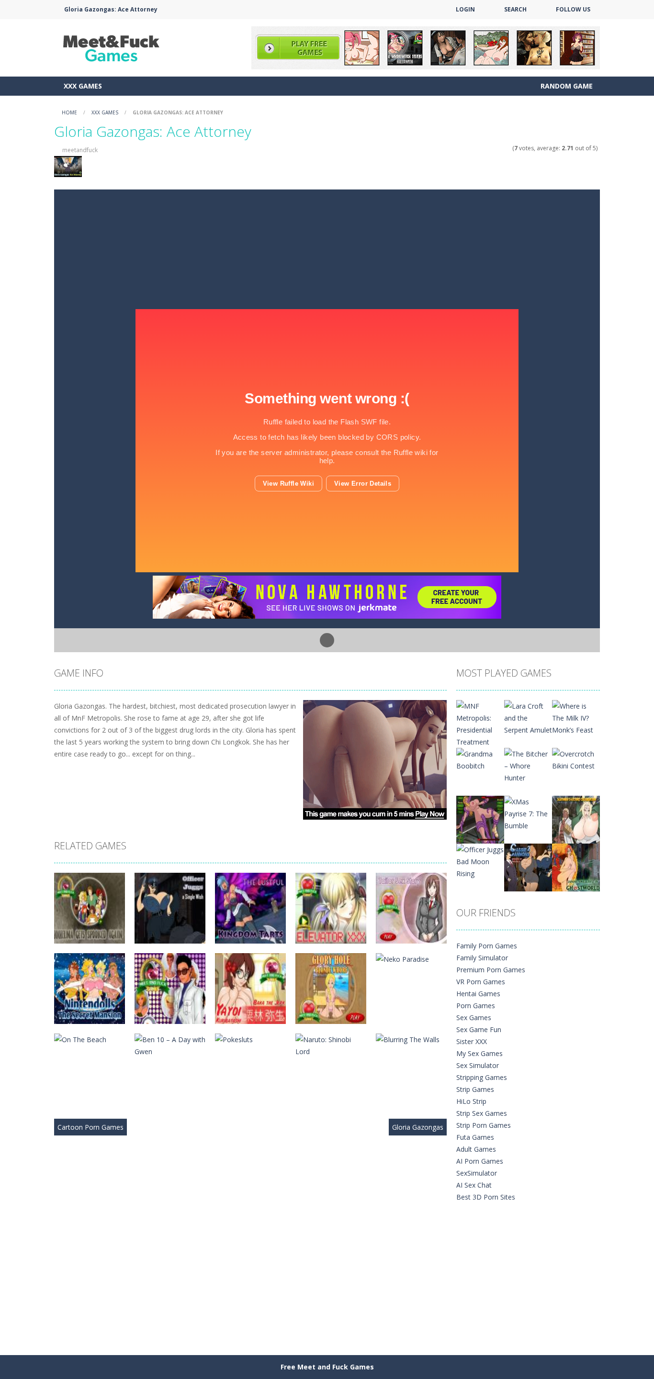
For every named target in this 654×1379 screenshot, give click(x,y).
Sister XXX (471, 1041)
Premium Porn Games (490, 969)
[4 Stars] (501, 148)
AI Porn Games (479, 1161)
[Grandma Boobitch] (480, 759)
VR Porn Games (480, 981)
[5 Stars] (508, 148)
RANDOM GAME (566, 85)
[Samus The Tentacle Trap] (480, 818)
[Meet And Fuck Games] (112, 47)
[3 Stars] (495, 148)
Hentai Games (478, 993)
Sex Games (473, 1017)
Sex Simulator (477, 1065)
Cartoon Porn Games (90, 1127)
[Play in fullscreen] (327, 640)
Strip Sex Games (481, 1113)
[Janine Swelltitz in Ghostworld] (576, 866)
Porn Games (475, 1005)
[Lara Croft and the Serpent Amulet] (528, 717)
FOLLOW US (573, 9)
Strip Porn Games (483, 1125)
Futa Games (475, 1137)
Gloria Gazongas (417, 1127)
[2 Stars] (489, 148)
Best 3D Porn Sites (485, 1196)
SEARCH (515, 9)
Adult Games (476, 1149)
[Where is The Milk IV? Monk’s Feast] (576, 717)
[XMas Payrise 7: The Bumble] (528, 812)
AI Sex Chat (474, 1185)
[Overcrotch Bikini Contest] (576, 759)
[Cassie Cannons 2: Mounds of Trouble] (528, 866)
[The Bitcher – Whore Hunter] (528, 764)
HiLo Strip (471, 1101)
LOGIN (465, 9)
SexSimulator (476, 1173)
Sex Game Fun (478, 1029)
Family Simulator (482, 957)
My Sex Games (479, 1053)
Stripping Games (481, 1077)
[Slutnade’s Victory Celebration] (576, 818)
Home (69, 112)
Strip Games (475, 1089)
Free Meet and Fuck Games (327, 1366)
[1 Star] (483, 148)
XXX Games (83, 85)
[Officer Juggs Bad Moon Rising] (480, 860)
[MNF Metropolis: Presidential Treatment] (480, 723)
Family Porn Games (486, 945)
